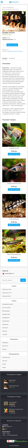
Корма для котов (6, 292)
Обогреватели (6, 357)
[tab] (4, 58)
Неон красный (12, 402)
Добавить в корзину (12, 45)
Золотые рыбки (6, 307)
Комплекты (5, 346)
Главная (4, 7)
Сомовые (4, 334)
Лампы (4, 367)
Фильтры (4, 360)
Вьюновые (9, 9)
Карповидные (5, 321)
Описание (4, 58)
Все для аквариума (14, 445)
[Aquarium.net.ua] (14, 1)
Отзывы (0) (12, 58)
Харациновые (5, 317)
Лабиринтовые (6, 314)
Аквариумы (5, 342)
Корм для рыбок (6, 296)
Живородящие (6, 311)
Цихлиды (4, 331)
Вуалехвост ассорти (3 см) (16, 409)
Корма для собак (6, 289)
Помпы (4, 364)
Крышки (4, 349)
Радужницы (5, 324)
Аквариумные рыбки (12, 51)
